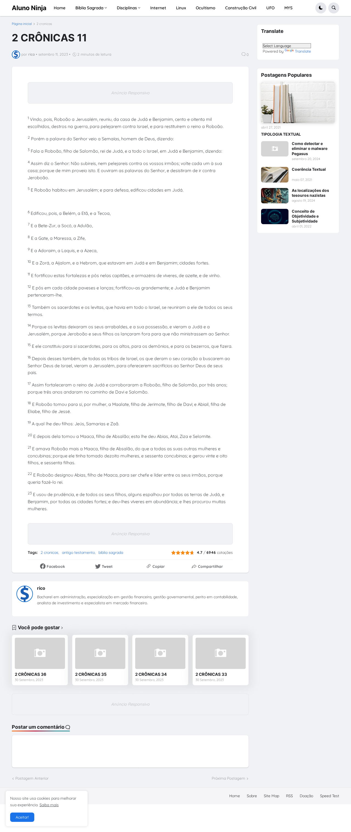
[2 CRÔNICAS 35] (100, 653)
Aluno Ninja (29, 8)
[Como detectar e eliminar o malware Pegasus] (274, 148)
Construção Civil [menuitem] (240, 7)
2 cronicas (44, 23)
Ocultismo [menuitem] (205, 7)
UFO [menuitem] (270, 7)
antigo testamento (78, 552)
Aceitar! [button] (22, 817)
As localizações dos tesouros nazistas (310, 193)
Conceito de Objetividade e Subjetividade (305, 216)
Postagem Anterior (32, 778)
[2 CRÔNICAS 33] (221, 653)
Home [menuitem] (60, 7)
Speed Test (329, 795)
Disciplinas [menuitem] (127, 7)
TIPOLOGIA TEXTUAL (281, 134)
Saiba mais (49, 804)
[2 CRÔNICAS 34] (160, 653)
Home (234, 795)
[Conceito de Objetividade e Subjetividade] (274, 216)
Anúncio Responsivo (130, 92)
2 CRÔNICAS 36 (30, 674)
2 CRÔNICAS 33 (211, 674)
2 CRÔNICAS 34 (151, 674)
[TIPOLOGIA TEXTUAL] (298, 102)
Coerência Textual (309, 169)
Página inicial (22, 23)
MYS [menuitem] (288, 7)
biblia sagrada (110, 552)
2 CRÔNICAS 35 (91, 674)
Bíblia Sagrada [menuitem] (89, 7)
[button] (320, 7)
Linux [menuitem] (181, 7)
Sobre (252, 795)
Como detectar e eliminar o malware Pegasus (309, 148)
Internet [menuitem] (158, 7)
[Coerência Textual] (274, 174)
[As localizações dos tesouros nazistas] (274, 195)
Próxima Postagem (228, 778)
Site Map (271, 795)
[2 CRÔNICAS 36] (40, 653)
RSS (289, 795)
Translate (303, 51)
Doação (306, 795)
